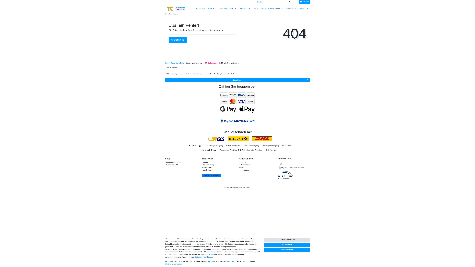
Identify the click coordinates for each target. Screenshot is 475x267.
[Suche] (290, 2)
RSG (210, 8)
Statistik (185, 261)
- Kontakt (242, 162)
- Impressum (244, 170)
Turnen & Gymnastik (226, 8)
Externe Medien (200, 261)
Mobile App (286, 146)
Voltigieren (243, 8)
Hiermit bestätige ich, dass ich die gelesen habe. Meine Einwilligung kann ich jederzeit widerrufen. (203, 74)
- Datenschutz (244, 165)
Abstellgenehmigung (271, 146)
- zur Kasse (206, 170)
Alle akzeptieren (287, 250)
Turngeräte (200, 8)
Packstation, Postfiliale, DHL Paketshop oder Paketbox (241, 150)
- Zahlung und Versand (174, 162)
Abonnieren (236, 80)
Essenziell (173, 261)
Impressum (209, 254)
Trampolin (290, 8)
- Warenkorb (207, 167)
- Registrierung (208, 165)
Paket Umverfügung (251, 146)
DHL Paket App (271, 150)
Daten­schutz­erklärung (203, 257)
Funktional (251, 261)
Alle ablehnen (287, 245)
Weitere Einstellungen (173, 264)
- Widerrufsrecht (171, 165)
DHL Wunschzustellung (221, 261)
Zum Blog (259, 2)
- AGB (241, 167)
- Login (205, 162)
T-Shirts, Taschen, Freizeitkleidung (267, 8)
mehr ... (303, 8)
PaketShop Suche (233, 146)
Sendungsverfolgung (215, 146)
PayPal (238, 261)
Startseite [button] (176, 40)
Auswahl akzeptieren (287, 240)
